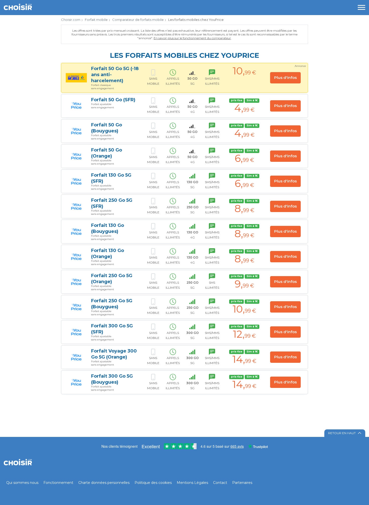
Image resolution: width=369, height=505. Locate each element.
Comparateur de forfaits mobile (138, 20)
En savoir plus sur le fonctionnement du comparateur (192, 38)
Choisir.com (70, 20)
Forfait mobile (96, 20)
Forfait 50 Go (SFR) (113, 100)
